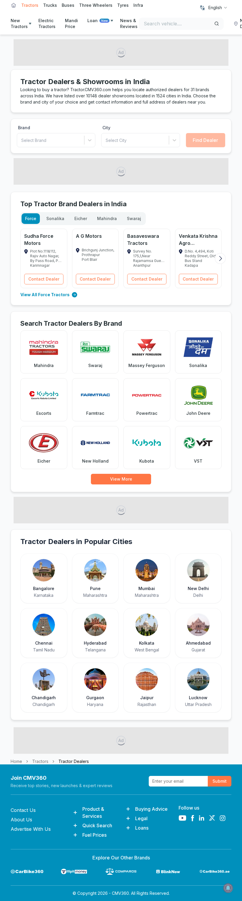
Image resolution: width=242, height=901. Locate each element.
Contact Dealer (43, 278)
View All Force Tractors (45, 294)
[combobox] (218, 7)
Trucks (50, 5)
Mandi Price (71, 23)
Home (16, 761)
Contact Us (23, 810)
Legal (141, 818)
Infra (138, 5)
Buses (68, 5)
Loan (97, 20)
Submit (219, 781)
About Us (21, 820)
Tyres (123, 5)
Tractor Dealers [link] (73, 761)
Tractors (29, 5)
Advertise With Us (31, 829)
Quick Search (97, 825)
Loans (141, 828)
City (106, 127)
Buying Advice (151, 809)
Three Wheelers (95, 5)
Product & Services (93, 812)
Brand (24, 127)
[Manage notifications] (228, 888)
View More (121, 478)
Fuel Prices (94, 835)
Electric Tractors (46, 23)
